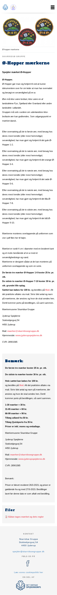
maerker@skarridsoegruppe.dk (23, 331)
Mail (47, 290)
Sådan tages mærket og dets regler (26, 517)
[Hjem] (9, 7)
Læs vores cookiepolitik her (28, 572)
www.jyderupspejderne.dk (28, 335)
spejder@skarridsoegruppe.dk (28, 551)
